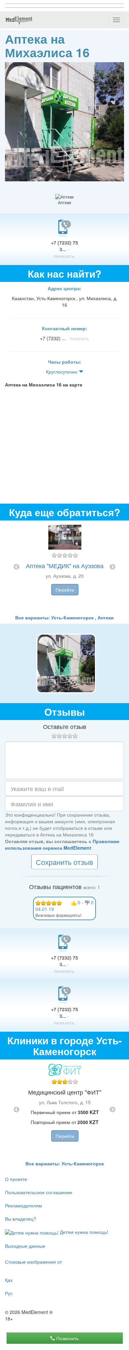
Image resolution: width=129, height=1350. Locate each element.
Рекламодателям (23, 1205)
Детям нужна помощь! (83, 1232)
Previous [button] (16, 567)
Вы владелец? (20, 1218)
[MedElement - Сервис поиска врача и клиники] (18, 20)
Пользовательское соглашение (38, 1192)
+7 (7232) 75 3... (64, 249)
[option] (64, 567)
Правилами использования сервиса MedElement (62, 844)
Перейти (65, 589)
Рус (9, 1293)
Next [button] (112, 567)
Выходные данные (25, 1245)
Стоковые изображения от (33, 1261)
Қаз (8, 1280)
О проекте (16, 1179)
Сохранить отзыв (64, 862)
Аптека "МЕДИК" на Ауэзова (65, 565)
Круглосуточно (62, 371)
